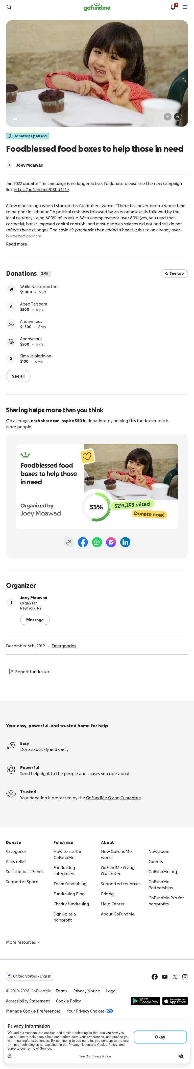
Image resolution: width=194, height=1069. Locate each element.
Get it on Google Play (145, 1001)
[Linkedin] (125, 542)
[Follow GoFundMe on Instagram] (185, 977)
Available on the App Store (175, 1001)
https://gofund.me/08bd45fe (41, 189)
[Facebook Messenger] (111, 542)
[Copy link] (69, 542)
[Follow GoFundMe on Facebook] (155, 977)
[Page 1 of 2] (15, 119)
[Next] (178, 117)
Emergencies (64, 646)
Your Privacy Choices (86, 1011)
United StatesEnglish (32, 976)
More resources (21, 942)
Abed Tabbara (33, 304)
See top (177, 273)
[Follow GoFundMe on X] (175, 977)
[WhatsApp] (97, 542)
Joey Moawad (33, 597)
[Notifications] (173, 7)
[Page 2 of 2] (20, 119)
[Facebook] (83, 542)
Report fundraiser (32, 671)
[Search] (9, 7)
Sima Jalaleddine (35, 356)
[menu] (185, 7)
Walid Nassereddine (39, 286)
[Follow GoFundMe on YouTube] (165, 977)
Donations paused (30, 136)
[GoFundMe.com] (97, 7)
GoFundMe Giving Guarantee (113, 798)
